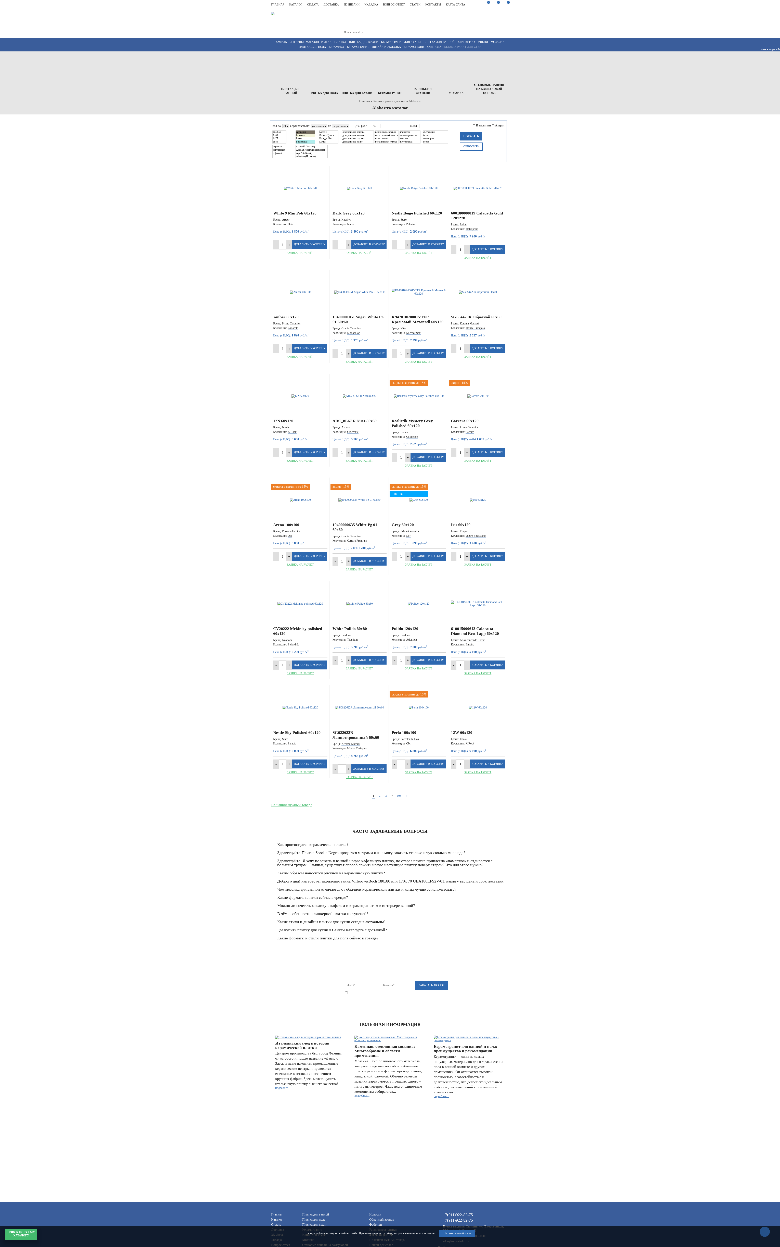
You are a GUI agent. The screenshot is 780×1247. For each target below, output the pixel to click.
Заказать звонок (498, 17)
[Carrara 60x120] (478, 396)
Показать (471, 136)
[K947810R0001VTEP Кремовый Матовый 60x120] (419, 292)
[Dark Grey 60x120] (360, 188)
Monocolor (353, 332)
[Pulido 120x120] (419, 603)
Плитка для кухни (363, 42)
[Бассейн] (328, 132)
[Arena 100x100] (300, 500)
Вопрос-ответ (394, 4)
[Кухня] (328, 142)
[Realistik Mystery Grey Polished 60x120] (419, 396)
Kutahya (346, 219)
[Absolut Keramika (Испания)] (311, 150)
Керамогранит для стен (462, 46)
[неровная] (279, 146)
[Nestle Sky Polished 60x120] (300, 707)
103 (399, 795)
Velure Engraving (476, 535)
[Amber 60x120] (300, 292)
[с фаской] (279, 153)
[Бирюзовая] (305, 142)
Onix (291, 224)
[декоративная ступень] (358, 138)
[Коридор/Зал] (328, 138)
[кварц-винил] (387, 138)
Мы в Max (479, 29)
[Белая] (305, 138)
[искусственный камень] (387, 135)
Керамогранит (358, 46)
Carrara (470, 431)
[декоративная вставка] (358, 132)
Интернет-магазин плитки (311, 42)
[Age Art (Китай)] (311, 153)
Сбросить (471, 146)
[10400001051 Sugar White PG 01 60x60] (360, 292)
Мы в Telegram (488, 25)
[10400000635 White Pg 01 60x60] (360, 500)
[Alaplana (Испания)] (311, 156)
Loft (408, 535)
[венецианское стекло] (387, 132)
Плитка (340, 42)
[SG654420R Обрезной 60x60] (478, 292)
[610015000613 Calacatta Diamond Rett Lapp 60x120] (478, 603)
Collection (412, 436)
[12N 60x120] (300, 396)
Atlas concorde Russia (472, 640)
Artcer (285, 219)
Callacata (293, 328)
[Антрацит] (305, 132)
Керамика (336, 46)
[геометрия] (435, 138)
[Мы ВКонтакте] (420, 27)
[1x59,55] (279, 132)
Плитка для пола (312, 46)
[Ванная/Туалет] (328, 135)
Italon (463, 224)
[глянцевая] (410, 132)
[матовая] (410, 138)
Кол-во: (277, 125)
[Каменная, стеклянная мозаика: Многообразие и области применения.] (389, 1039)
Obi (290, 535)
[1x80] (279, 142)
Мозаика (498, 42)
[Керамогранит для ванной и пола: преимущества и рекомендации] (469, 1039)
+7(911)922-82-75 (434, 14)
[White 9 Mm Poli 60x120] (300, 188)
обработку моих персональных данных (394, 993)
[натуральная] (410, 142)
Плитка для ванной (439, 42)
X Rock (292, 431)
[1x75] (279, 138)
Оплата (313, 4)
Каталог (295, 4)
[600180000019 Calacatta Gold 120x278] (478, 188)
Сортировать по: (300, 125)
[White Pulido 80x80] (360, 603)
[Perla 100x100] (419, 707)
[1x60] (279, 135)
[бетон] (435, 135)
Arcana (345, 427)
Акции (500, 125)
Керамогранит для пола (422, 46)
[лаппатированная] (410, 135)
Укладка (371, 4)
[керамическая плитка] (387, 142)
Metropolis (472, 229)
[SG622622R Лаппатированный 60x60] (360, 707)
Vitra (403, 328)
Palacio (410, 224)
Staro (404, 219)
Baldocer (346, 635)
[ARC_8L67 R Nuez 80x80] (360, 396)
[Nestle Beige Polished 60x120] (419, 188)
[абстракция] (435, 132)
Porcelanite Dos (291, 531)
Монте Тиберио (475, 328)
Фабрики (375, 1224)
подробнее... (282, 1087)
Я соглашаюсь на (383, 993)
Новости (375, 1214)
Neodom (287, 640)
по (329, 125)
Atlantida (411, 639)
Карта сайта (455, 4)
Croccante (353, 431)
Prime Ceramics (291, 323)
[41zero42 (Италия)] (311, 146)
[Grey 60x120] (419, 500)
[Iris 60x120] (478, 500)
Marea (350, 224)
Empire (470, 644)
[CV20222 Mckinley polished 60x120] (300, 603)
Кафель (281, 42)
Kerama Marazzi (469, 323)
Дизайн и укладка (386, 46)
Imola (285, 427)
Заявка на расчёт (300, 253)
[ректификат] (279, 150)
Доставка (331, 4)
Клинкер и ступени (472, 42)
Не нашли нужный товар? (291, 805)
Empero (464, 531)
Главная (277, 4)
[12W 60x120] (478, 707)
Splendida (293, 644)
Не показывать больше (457, 1233)
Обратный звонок (381, 1219)
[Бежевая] (305, 135)
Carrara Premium (357, 540)
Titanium (352, 639)
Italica (404, 432)
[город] (435, 142)
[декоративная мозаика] (358, 135)
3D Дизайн (352, 4)
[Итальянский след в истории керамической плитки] (310, 1037)
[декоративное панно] (358, 142)
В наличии (483, 125)
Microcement (413, 332)
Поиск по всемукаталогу (21, 1234)
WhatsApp (497, 29)
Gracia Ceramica (351, 328)
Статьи (415, 4)
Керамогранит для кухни (401, 42)
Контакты (433, 4)
